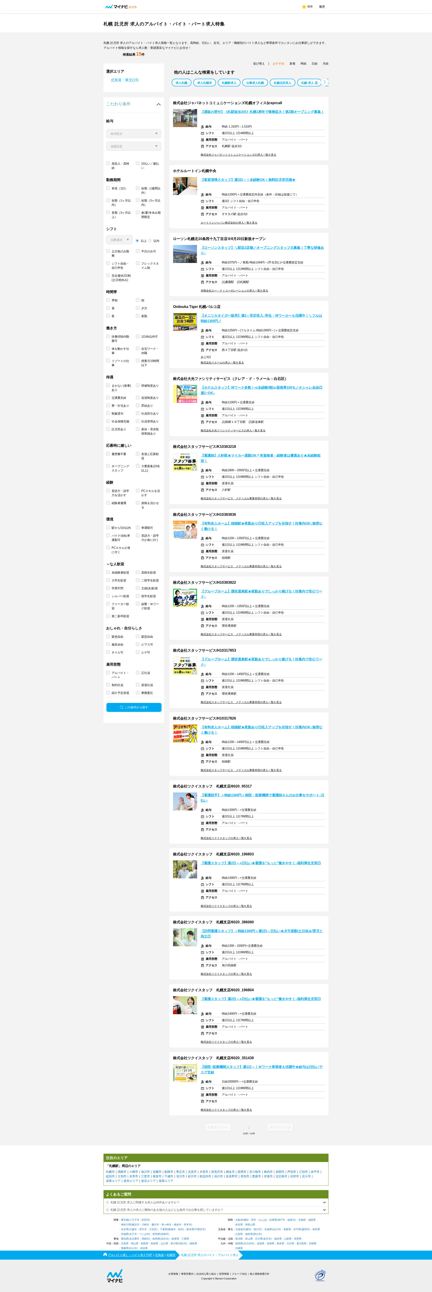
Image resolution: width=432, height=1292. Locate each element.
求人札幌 (181, 83)
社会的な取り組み (206, 1273)
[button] (324, 82)
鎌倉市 (177, 1224)
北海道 (239, 1229)
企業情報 (173, 1273)
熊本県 (280, 1243)
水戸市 (133, 1234)
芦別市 (291, 1171)
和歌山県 (250, 1224)
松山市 (133, 1248)
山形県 (239, 1234)
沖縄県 (239, 1248)
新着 (292, 63)
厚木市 (187, 1224)
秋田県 (316, 1229)
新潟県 (239, 1239)
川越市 (133, 1229)
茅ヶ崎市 (166, 1224)
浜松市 (164, 1239)
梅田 (246, 1220)
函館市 (122, 1171)
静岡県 (156, 1239)
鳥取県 (144, 1243)
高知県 (144, 1248)
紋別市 (110, 1176)
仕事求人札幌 (255, 83)
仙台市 (276, 1229)
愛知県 (124, 1239)
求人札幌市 (204, 83)
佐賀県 (260, 1243)
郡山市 (257, 1234)
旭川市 (145, 1171)
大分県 (290, 1243)
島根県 (154, 1243)
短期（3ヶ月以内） (150, 202)
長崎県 (270, 1243)
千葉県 (163, 1229)
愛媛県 (124, 1248)
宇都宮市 (200, 1229)
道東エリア (113, 1180)
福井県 (278, 1239)
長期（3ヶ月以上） (121, 215)
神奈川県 (126, 1224)
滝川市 (180, 1176)
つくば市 (144, 1234)
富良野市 (232, 1176)
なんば (262, 1220)
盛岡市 (305, 1229)
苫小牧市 (255, 1171)
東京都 (124, 1220)
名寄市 (133, 1176)
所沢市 (143, 1229)
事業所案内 (187, 1273)
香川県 (174, 1243)
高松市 (182, 1243)
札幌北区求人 (282, 83)
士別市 (122, 1176)
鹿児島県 (301, 1243)
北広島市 (281, 1176)
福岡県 (239, 1243)
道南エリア (166, 1180)
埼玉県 (124, 1229)
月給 (325, 63)
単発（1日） (120, 188)
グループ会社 (239, 1273)
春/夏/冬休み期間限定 (151, 215)
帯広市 (180, 1171)
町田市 (145, 1220)
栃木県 (190, 1229)
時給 (303, 63)
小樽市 (133, 1171)
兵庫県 (273, 1220)
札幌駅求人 (229, 83)
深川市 (218, 1176)
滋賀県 (312, 1220)
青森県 (287, 1229)
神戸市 (281, 1220)
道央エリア (131, 1180)
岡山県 (134, 1243)
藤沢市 (155, 1224)
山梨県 (288, 1239)
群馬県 (156, 1234)
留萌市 (242, 1171)
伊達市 (268, 1176)
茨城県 (124, 1234)
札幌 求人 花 (309, 83)
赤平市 (315, 1171)
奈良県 (239, 1224)
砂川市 (192, 1176)
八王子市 (134, 1220)
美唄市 (280, 1171)
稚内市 (268, 1171)
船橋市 (172, 1229)
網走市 (230, 1171)
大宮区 (153, 1229)
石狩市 (294, 1176)
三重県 (185, 1239)
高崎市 (164, 1234)
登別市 (245, 1176)
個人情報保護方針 (260, 1273)
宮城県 (268, 1229)
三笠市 (145, 1176)
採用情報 (224, 1273)
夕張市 (204, 1171)
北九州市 (249, 1243)
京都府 (302, 1220)
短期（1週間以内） (150, 190)
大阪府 (239, 1220)
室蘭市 (157, 1171)
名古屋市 (134, 1239)
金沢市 (267, 1239)
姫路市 (291, 1220)
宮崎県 (312, 1243)
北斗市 (306, 1176)
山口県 (164, 1243)
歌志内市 (205, 1176)
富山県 (249, 1239)
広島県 (124, 1243)
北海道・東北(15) (125, 80)
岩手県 (297, 1229)
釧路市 (168, 1171)
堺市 (253, 1220)
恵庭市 (256, 1176)
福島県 (249, 1234)
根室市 (157, 1176)
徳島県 (193, 1243)
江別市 (303, 1171)
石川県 (259, 1239)
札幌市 (110, 1171)
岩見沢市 (217, 1171)
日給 (314, 63)
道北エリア (148, 1180)
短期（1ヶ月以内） (121, 202)
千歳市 (168, 1176)
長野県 (298, 1239)
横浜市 (135, 1224)
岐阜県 (175, 1239)
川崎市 (145, 1224)
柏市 (180, 1229)
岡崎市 (145, 1239)
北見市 (192, 1171)
